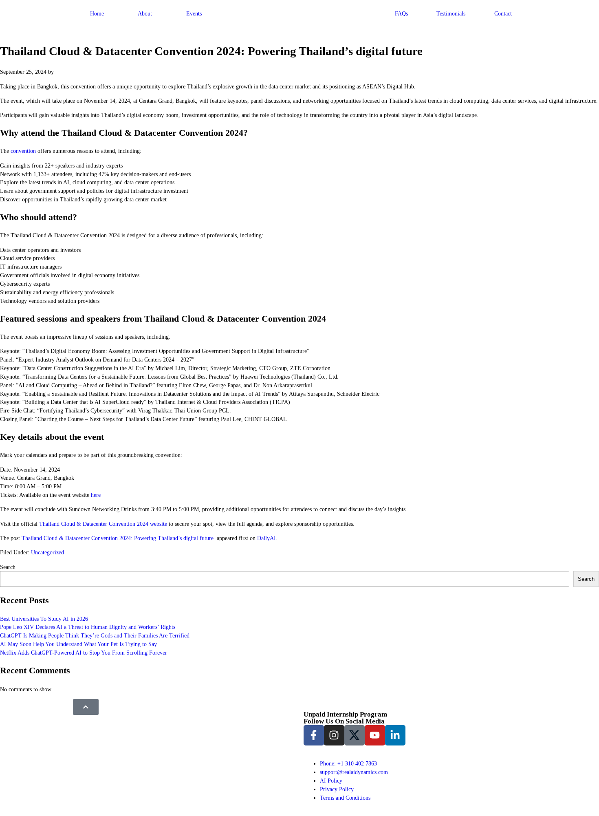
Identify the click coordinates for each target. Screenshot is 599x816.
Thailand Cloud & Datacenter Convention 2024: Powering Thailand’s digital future (118, 538)
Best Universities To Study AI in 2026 (44, 618)
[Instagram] (334, 735)
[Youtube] (375, 735)
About (145, 13)
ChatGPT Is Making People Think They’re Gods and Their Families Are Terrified (94, 635)
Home (97, 13)
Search (7, 567)
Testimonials (450, 13)
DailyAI (266, 538)
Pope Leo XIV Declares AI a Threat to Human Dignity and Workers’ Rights (87, 627)
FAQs (401, 13)
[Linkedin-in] (395, 735)
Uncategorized (47, 552)
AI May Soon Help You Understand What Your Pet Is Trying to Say (78, 644)
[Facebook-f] (314, 735)
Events (194, 13)
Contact (503, 13)
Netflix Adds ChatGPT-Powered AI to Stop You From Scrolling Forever (83, 652)
